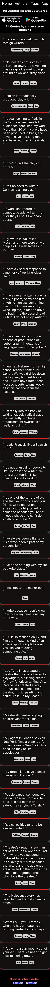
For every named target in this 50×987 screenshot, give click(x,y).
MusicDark (32, 983)
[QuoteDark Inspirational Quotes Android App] (36, 19)
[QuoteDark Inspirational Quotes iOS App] (11, 19)
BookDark (18, 983)
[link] (7, 3)
